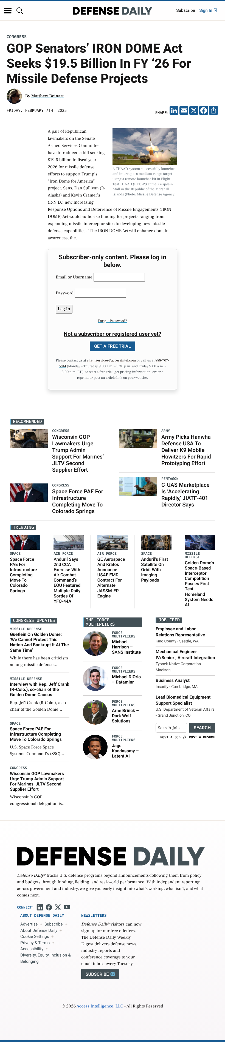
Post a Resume (202, 737)
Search (202, 727)
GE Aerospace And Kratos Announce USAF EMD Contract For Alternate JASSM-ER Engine (111, 578)
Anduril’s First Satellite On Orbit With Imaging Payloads (154, 570)
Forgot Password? (112, 320)
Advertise (29, 924)
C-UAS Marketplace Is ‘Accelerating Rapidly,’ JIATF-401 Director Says (185, 495)
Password (65, 293)
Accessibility (31, 948)
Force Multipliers (124, 634)
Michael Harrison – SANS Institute (126, 647)
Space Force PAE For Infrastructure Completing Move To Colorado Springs (77, 501)
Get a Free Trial (112, 346)
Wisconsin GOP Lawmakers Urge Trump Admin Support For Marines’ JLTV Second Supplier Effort (78, 453)
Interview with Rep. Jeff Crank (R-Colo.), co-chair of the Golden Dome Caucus (39, 689)
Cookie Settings (34, 936)
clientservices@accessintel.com (111, 360)
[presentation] (95, 643)
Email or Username (74, 277)
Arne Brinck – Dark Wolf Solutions (125, 716)
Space (15, 554)
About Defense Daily (38, 930)
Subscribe (185, 10)
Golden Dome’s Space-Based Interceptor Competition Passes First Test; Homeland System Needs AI (199, 584)
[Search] (19, 10)
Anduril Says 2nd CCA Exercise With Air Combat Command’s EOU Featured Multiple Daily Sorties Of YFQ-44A (67, 580)
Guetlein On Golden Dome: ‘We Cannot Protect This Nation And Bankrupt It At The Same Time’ (39, 642)
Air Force (63, 554)
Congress (17, 37)
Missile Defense (192, 555)
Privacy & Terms (35, 942)
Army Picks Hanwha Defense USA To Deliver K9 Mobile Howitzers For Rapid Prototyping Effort (186, 450)
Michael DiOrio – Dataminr (126, 679)
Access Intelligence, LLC (100, 1006)
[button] (7, 10)
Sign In (206, 10)
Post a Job (170, 737)
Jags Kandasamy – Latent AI (125, 751)
